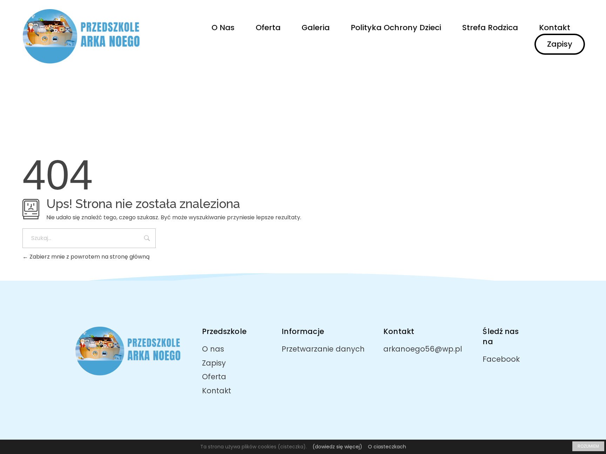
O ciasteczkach (387, 446)
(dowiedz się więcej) (337, 446)
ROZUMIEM (588, 446)
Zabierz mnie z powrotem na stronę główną (89, 257)
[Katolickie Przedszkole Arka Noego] (83, 36)
